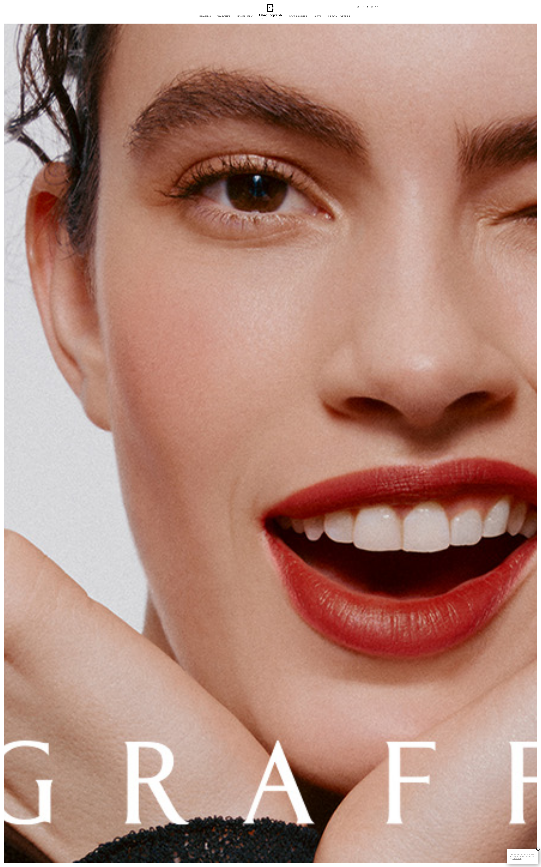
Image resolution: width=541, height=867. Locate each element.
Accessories (297, 16)
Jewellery (245, 16)
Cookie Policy (517, 859)
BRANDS (205, 16)
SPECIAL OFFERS (339, 16)
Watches (223, 16)
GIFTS (318, 16)
